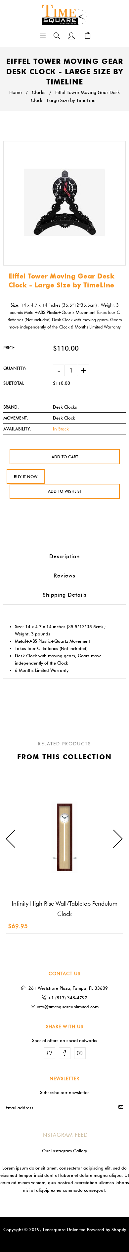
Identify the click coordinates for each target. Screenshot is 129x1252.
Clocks (38, 92)
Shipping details (65, 595)
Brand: (11, 407)
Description (64, 556)
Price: (9, 347)
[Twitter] (49, 1053)
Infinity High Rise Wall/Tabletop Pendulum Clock (64, 909)
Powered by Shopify (106, 1229)
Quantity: (14, 368)
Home (15, 92)
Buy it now (25, 476)
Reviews (64, 576)
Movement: (15, 418)
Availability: (17, 428)
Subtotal (13, 383)
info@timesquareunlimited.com (68, 1006)
